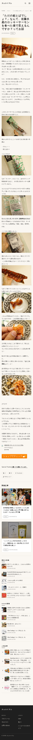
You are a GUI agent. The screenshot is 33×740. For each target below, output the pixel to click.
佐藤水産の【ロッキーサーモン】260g (13, 445)
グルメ (8, 10)
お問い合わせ (6, 725)
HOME (3, 10)
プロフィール (6, 718)
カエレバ (11, 447)
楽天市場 (6, 449)
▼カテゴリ (5, 722)
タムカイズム (7, 3)
